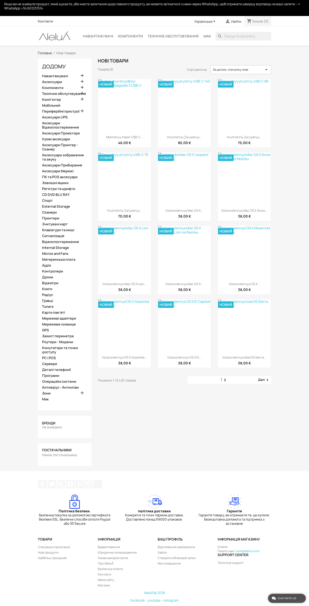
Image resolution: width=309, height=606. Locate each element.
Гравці (47, 301)
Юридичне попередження (117, 552)
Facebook (42, 484)
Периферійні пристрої (60, 111)
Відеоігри (50, 283)
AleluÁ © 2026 (154, 593)
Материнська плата (58, 259)
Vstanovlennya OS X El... (184, 357)
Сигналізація (53, 236)
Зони (46, 393)
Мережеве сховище (59, 324)
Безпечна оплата (110, 569)
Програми (50, 375)
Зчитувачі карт (55, 224)
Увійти (162, 552)
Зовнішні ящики (55, 183)
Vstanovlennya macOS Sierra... (244, 357)
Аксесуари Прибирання (62, 165)
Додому (54, 66)
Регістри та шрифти (58, 189)
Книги (47, 289)
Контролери (52, 271)
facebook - (139, 600)
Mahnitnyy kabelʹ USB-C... (124, 137)
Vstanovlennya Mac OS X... (184, 211)
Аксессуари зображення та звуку (63, 157)
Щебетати (52, 484)
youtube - (155, 600)
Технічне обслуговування (173, 36)
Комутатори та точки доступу (60, 350)
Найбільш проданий (52, 558)
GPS (45, 330)
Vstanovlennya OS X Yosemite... (124, 357)
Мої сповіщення (169, 563)
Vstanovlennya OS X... (244, 284)
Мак (207, 36)
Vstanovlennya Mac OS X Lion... (124, 284)
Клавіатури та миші (58, 230)
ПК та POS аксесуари (60, 177)
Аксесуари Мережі (58, 171)
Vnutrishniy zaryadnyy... (184, 137)
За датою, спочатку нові (241, 69)
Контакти (45, 21)
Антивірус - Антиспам (60, 387)
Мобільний (51, 105)
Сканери (49, 212)
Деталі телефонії (56, 370)
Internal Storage (55, 248)
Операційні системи (59, 381)
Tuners (48, 306)
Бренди (48, 423)
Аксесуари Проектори (61, 133)
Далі (264, 380)
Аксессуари (52, 82)
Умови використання (113, 558)
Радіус (47, 295)
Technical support (231, 563)
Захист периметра (58, 336)
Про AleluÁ (105, 563)
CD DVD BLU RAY (56, 195)
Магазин (104, 585)
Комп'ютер (51, 99)
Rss (61, 484)
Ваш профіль (170, 539)
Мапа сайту (106, 580)
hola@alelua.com (247, 551)
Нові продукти (48, 552)
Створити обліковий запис (177, 558)
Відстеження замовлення (176, 547)
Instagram (89, 484)
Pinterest (79, 484)
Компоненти (130, 36)
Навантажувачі (98, 36)
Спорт (47, 200)
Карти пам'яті (53, 312)
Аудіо (46, 265)
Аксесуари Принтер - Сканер (60, 147)
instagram (171, 600)
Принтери (50, 218)
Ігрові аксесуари (56, 139)
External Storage (56, 206)
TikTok (98, 484)
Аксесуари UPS (55, 117)
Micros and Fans (55, 253)
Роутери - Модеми (57, 342)
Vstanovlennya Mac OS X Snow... (244, 211)
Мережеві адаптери (59, 318)
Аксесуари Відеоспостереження (60, 125)
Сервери (49, 364)
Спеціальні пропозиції (54, 547)
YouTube (70, 484)
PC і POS (49, 358)
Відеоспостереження (60, 242)
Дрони (47, 277)
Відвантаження (109, 547)
